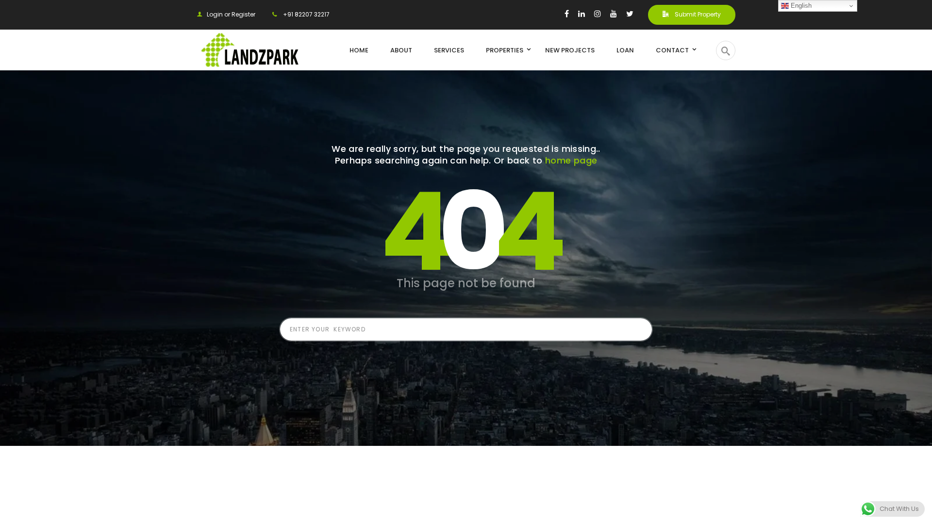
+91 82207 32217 (306, 14)
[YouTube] (613, 13)
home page (571, 160)
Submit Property (697, 14)
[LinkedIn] (581, 13)
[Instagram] (597, 13)
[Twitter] (629, 13)
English (800, 5)
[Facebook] (567, 13)
